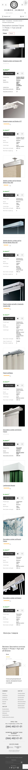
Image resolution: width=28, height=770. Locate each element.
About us (4, 693)
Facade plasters (21, 695)
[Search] (25, 13)
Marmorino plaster (22, 701)
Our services (5, 699)
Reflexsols (4, 713)
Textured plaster (21, 707)
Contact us (4, 697)
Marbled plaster (21, 705)
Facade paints (21, 697)
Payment (4, 701)
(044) (8, 10)
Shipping (4, 703)
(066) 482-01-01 (14, 738)
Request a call (7, 16)
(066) (19, 10)
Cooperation (5, 695)
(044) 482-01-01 (14, 726)
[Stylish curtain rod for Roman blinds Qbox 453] (14, 667)
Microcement (21, 699)
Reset (11, 33)
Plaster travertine (21, 703)
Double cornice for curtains (8, 717)
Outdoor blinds (5, 715)
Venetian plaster (21, 693)
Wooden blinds (5, 709)
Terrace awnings (5, 711)
